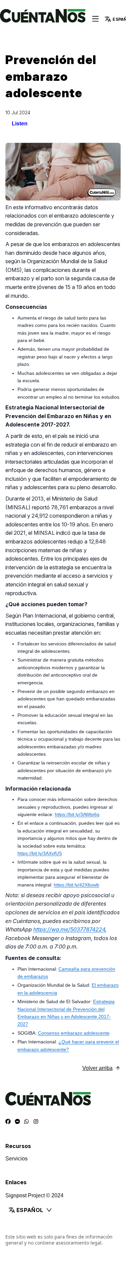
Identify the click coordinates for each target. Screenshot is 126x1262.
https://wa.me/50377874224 (69, 929)
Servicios (16, 1158)
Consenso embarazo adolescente (74, 1033)
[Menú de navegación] (95, 19)
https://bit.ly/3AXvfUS (39, 853)
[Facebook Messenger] (17, 1121)
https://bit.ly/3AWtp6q (77, 814)
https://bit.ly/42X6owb (76, 884)
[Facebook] (8, 1121)
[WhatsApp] (26, 1121)
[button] (63, 1210)
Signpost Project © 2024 (34, 1195)
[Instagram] (36, 1121)
